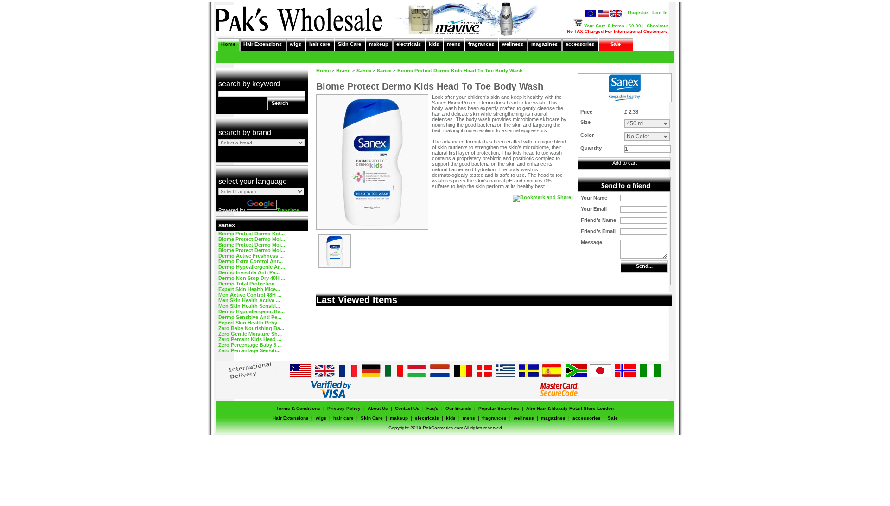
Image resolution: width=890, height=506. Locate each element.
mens (453, 44)
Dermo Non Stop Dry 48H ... (251, 278)
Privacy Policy (344, 408)
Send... (644, 266)
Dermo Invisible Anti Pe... (249, 272)
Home (228, 44)
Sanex (363, 70)
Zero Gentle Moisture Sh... (250, 334)
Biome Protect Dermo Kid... (251, 233)
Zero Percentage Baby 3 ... (250, 345)
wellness (512, 44)
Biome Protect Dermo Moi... (251, 239)
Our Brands (458, 408)
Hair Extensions (262, 44)
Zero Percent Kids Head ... (249, 339)
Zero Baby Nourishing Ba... (251, 328)
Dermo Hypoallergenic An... (251, 267)
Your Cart (594, 25)
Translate (288, 210)
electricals (408, 44)
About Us (378, 408)
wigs (295, 44)
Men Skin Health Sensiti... (249, 306)
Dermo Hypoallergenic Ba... (251, 311)
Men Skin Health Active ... (249, 300)
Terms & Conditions (298, 408)
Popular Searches (498, 408)
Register (638, 12)
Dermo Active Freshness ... (251, 256)
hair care (319, 44)
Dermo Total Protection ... (249, 283)
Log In (660, 12)
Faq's (432, 408)
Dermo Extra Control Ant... (250, 261)
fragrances (481, 44)
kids (434, 44)
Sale (615, 44)
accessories (580, 44)
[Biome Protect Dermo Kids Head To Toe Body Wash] (334, 265)
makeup (378, 44)
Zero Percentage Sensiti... (249, 350)
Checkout (657, 25)
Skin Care (349, 44)
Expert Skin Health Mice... (249, 289)
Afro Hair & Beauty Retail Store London (570, 408)
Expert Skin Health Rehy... (249, 322)
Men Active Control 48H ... (249, 295)
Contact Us (407, 408)
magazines (544, 44)
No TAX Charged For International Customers (617, 31)
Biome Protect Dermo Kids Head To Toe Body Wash (460, 70)
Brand (343, 70)
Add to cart (624, 163)
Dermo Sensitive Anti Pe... (249, 317)
